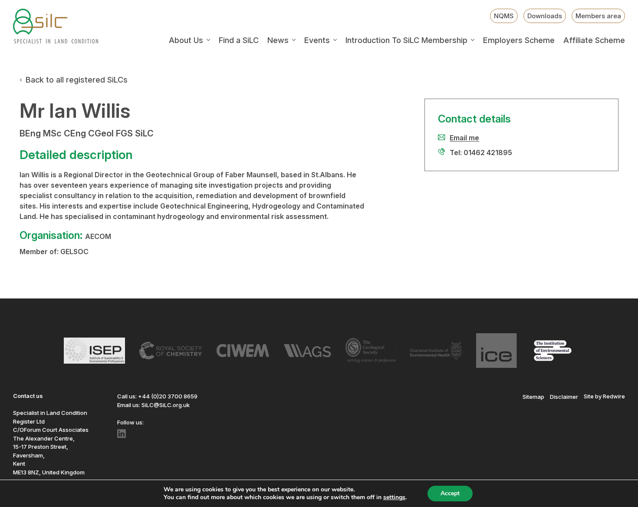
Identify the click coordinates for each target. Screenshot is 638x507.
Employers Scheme (519, 40)
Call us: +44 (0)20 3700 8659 (157, 396)
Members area (598, 16)
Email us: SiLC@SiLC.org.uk (153, 404)
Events (317, 40)
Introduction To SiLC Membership (406, 40)
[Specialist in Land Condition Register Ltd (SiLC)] (55, 26)
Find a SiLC (239, 40)
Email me (464, 137)
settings (394, 497)
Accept (450, 493)
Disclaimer (564, 396)
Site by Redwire (604, 396)
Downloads (544, 16)
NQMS (504, 16)
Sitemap (533, 396)
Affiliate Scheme (594, 40)
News (278, 40)
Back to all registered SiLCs (77, 79)
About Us (186, 40)
